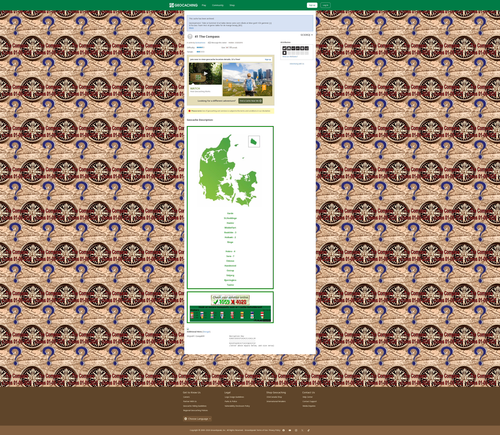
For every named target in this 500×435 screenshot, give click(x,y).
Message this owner (219, 43)
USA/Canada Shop (274, 397)
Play (204, 5)
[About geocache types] (190, 36)
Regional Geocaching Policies (195, 410)
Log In (325, 5)
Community (217, 5)
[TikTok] (308, 430)
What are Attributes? (290, 56)
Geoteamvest (200, 43)
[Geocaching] (184, 5)
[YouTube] (289, 430)
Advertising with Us (297, 64)
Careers (186, 397)
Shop (232, 5)
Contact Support (310, 401)
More (191, 28)
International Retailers (276, 401)
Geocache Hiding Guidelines (195, 406)
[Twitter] (302, 430)
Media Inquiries (309, 406)
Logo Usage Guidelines (234, 397)
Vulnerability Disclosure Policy (237, 406)
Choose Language (198, 418)
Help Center (308, 397)
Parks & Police (231, 401)
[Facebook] (283, 430)
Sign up (312, 5)
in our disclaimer (263, 111)
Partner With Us (190, 401)
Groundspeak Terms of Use (256, 430)
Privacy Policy (274, 430)
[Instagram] (296, 430)
